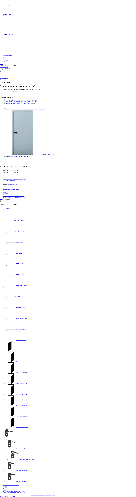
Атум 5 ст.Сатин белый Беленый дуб (25, 100)
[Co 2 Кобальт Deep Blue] (22, 154)
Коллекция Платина (21, 340)
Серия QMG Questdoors (22, 427)
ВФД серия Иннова (21, 263)
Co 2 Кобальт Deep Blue (47, 154)
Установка (5, 193)
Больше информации (5, 496)
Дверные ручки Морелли (22, 481)
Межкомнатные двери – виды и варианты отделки (15, 182)
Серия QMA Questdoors (22, 416)
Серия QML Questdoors (21, 383)
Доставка (5, 192)
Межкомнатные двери (8, 34)
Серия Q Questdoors (21, 361)
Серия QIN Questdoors (21, 372)
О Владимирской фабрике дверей (11, 189)
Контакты (5, 191)
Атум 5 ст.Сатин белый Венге (23, 103)
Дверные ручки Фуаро (21, 470)
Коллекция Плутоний (21, 329)
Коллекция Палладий (21, 318)
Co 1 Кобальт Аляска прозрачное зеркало (35, 109)
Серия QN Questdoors (21, 394)
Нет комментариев (12, 180)
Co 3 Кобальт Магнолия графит (19, 156)
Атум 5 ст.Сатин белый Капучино (24, 101)
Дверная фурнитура (7, 55)
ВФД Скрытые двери (21, 285)
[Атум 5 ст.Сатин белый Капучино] (10, 101)
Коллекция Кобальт (21, 307)
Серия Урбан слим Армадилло (26, 459)
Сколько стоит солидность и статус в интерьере (14, 179)
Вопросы (5, 194)
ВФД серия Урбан (20, 274)
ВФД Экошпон (20, 242)
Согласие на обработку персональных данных (14, 197)
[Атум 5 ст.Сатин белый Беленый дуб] (10, 100)
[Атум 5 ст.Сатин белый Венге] (10, 103)
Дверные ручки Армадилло (23, 448)
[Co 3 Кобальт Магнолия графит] (7, 156)
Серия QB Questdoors (21, 405)
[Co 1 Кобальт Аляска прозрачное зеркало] (14, 109)
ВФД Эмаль (19, 253)
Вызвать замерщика (5, 68)
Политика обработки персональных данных (13, 196)
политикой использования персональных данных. (43, 495)
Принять (12, 496)
